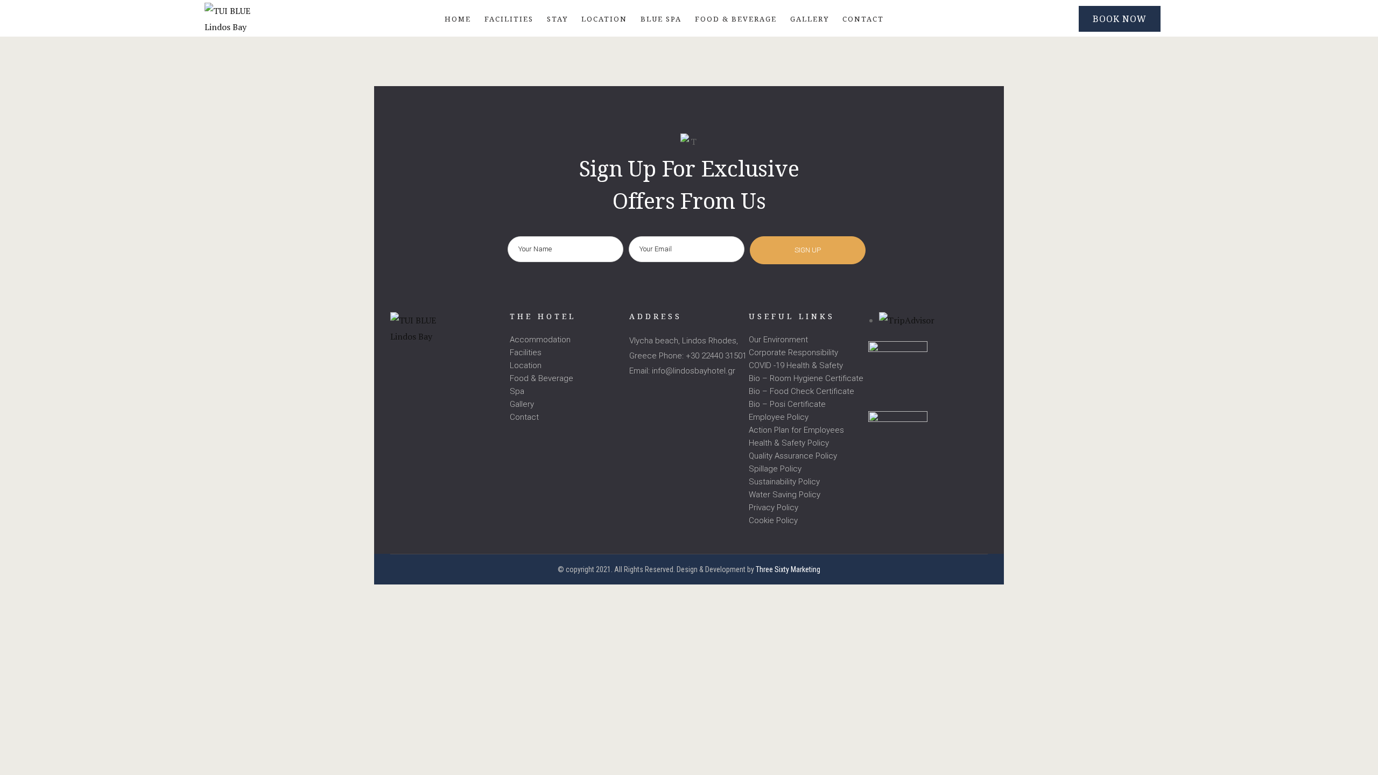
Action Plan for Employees (796, 430)
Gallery (522, 404)
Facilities (526, 352)
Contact (524, 417)
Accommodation (540, 339)
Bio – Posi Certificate (787, 404)
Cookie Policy (773, 520)
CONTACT (863, 19)
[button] (1120, 19)
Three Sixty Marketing (788, 569)
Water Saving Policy (784, 494)
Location (526, 365)
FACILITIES (508, 19)
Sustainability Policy (784, 482)
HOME (458, 19)
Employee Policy (778, 417)
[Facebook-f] (396, 361)
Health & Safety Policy (789, 443)
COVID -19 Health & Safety (796, 365)
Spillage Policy (775, 469)
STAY (557, 19)
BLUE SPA (661, 19)
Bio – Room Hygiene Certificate (806, 378)
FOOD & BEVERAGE (736, 19)
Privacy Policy (773, 507)
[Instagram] (418, 361)
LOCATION (604, 19)
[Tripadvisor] (440, 361)
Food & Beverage (541, 378)
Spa (517, 391)
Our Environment (778, 339)
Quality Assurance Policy (793, 456)
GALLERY (809, 19)
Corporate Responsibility (793, 352)
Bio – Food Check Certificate (801, 391)
